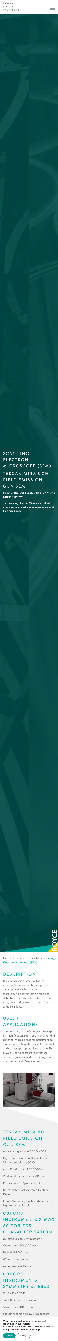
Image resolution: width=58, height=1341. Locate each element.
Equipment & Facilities (26, 958)
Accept (9, 1335)
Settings (23, 1335)
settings (36, 1329)
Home (7, 958)
